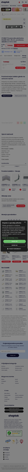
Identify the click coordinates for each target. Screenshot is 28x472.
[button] (14, 238)
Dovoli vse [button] (14, 241)
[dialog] (14, 236)
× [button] (24, 222)
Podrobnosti (5, 235)
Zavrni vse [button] (14, 245)
